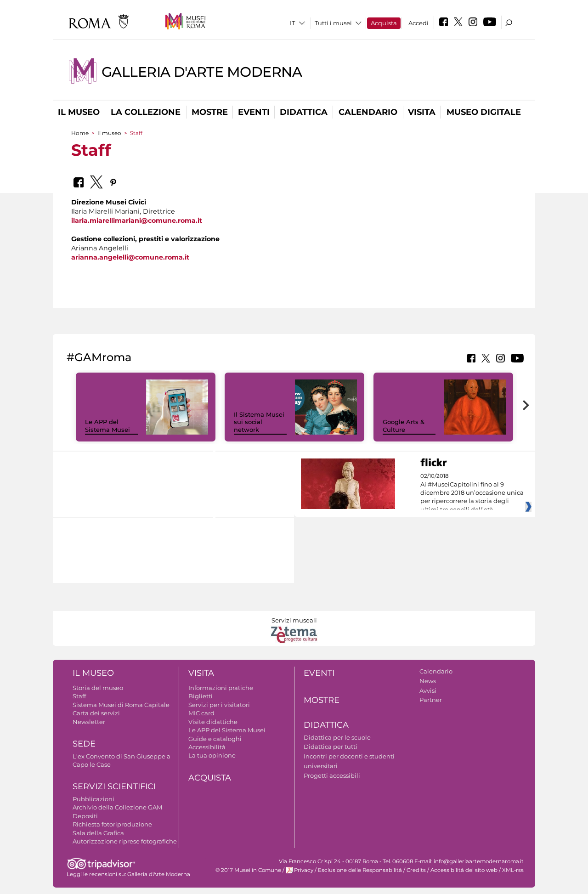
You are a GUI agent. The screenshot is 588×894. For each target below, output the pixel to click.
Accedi (418, 23)
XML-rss (513, 870)
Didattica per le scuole (337, 737)
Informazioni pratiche (220, 687)
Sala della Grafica (98, 833)
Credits (416, 870)
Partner (430, 699)
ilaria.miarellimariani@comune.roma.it (136, 220)
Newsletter (89, 721)
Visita (421, 112)
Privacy (303, 870)
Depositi (85, 816)
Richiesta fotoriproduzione (112, 824)
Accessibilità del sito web (464, 870)
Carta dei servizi (96, 713)
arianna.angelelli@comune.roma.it (130, 257)
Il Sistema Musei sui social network (259, 422)
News (427, 681)
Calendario (368, 112)
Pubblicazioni (93, 799)
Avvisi (427, 690)
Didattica (304, 112)
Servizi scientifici (114, 786)
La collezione (146, 112)
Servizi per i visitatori (219, 704)
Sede (84, 744)
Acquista (384, 23)
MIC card (201, 713)
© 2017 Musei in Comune (248, 870)
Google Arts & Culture (403, 425)
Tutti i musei (333, 23)
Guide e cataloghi (215, 738)
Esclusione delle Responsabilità (360, 870)
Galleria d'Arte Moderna (202, 71)
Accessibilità (207, 747)
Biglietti (200, 696)
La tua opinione (212, 755)
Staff (79, 696)
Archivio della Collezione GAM (117, 807)
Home (80, 133)
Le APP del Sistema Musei (107, 425)
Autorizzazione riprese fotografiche (125, 841)
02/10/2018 (472, 493)
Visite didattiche (212, 721)
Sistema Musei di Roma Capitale (121, 704)
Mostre (210, 112)
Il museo (79, 112)
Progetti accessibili (332, 775)
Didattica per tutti (330, 746)
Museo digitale (484, 112)
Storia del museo (98, 687)
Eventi (254, 112)
